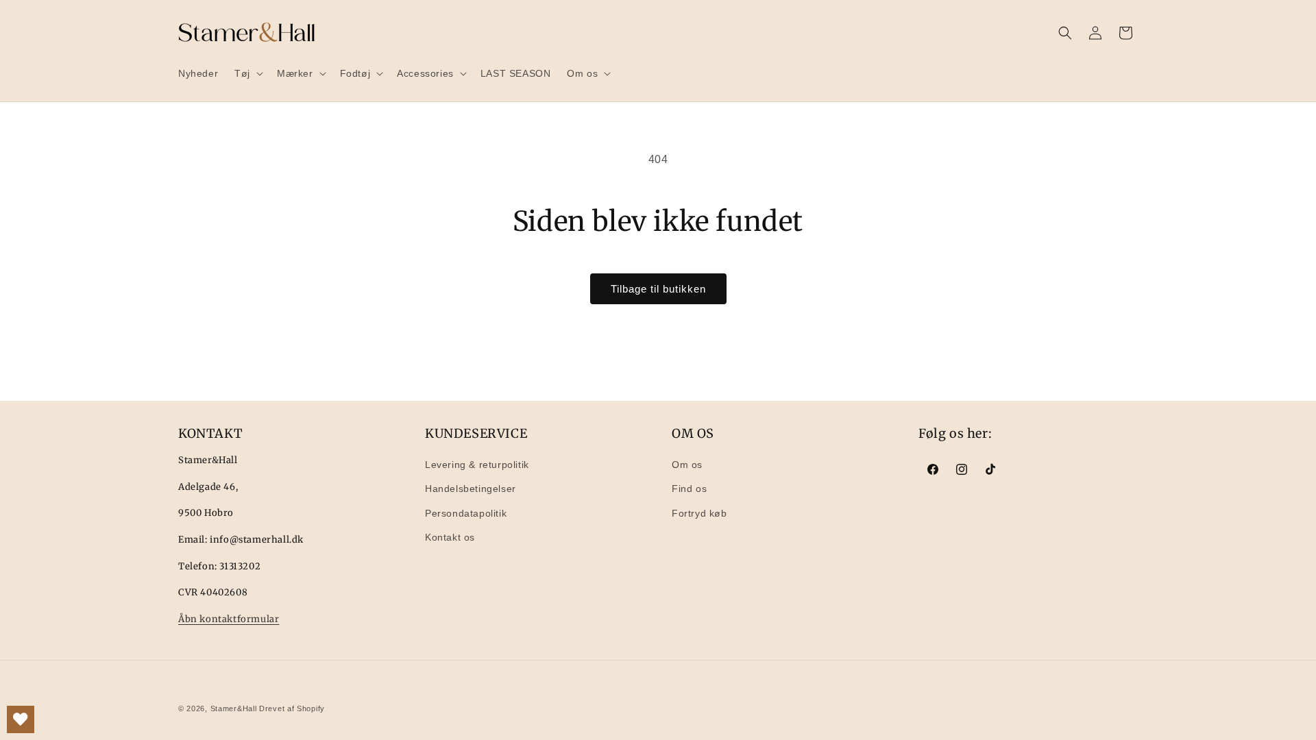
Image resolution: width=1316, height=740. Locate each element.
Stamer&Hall (233, 708)
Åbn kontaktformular (228, 619)
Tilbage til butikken (658, 289)
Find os (689, 488)
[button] (247, 73)
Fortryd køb (699, 513)
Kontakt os (450, 537)
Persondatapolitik (466, 513)
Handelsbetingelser (470, 488)
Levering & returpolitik (477, 464)
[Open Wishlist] (20, 719)
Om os (687, 464)
